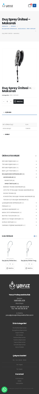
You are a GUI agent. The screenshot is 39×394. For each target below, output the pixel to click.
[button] (34, 236)
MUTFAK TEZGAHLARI (9, 216)
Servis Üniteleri (19, 347)
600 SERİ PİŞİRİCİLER (9, 161)
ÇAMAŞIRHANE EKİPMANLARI (12, 203)
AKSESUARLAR (8, 177)
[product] (10, 249)
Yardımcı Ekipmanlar (19, 340)
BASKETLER (8, 180)
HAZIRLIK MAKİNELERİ (9, 209)
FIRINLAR (5, 206)
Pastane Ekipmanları (20, 337)
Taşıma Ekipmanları (19, 342)
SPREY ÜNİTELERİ (14, 95)
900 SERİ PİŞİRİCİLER (9, 168)
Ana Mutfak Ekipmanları (19, 328)
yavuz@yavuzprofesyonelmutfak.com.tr (19, 315)
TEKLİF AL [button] (11, 268)
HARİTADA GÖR (19, 300)
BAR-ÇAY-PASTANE (9, 171)
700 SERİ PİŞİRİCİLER (9, 164)
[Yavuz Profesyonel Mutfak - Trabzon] (7, 5)
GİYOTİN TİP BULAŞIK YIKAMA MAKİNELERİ (17, 190)
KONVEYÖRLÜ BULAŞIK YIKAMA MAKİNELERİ (17, 196)
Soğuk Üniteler (19, 332)
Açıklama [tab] (8, 112)
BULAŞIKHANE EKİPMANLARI (12, 174)
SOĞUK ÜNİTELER (8, 222)
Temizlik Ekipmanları (20, 345)
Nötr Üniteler (19, 335)
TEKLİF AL (20, 101)
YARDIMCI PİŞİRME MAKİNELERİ (12, 225)
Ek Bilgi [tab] (7, 134)
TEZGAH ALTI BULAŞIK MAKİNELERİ (14, 200)
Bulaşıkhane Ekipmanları (19, 330)
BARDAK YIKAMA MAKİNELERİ (13, 187)
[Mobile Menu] (34, 5)
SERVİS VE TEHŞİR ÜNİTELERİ (11, 219)
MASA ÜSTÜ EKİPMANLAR (10, 212)
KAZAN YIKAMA (8, 193)
